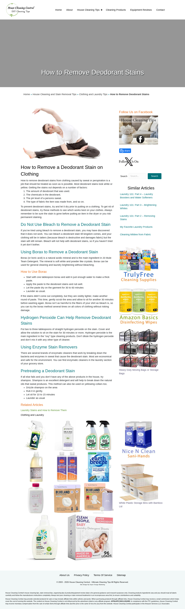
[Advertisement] (92, 47)
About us (64, 575)
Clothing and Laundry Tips (93, 94)
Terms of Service (103, 575)
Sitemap (121, 575)
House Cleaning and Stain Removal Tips (54, 94)
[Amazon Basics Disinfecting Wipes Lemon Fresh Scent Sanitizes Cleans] (138, 306)
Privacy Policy (81, 575)
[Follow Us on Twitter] (129, 161)
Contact (160, 10)
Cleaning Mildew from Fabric (135, 234)
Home (58, 10)
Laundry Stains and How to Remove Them (44, 410)
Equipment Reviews (141, 10)
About (69, 10)
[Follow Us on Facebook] (139, 130)
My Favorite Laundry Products (136, 227)
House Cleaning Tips (88, 10)
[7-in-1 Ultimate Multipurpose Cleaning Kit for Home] (138, 263)
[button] (102, 10)
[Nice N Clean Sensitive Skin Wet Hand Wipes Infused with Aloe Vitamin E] (138, 439)
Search (123, 176)
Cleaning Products (116, 10)
